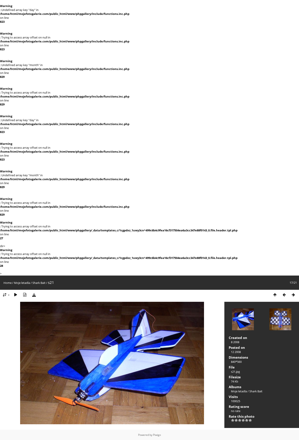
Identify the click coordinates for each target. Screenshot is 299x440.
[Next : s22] (293, 295)
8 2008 (235, 342)
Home (8, 283)
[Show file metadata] (24, 295)
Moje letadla (22, 283)
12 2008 (236, 352)
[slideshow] (15, 295)
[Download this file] (34, 295)
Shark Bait (39, 283)
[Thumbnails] (275, 295)
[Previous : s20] (284, 295)
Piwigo (157, 435)
